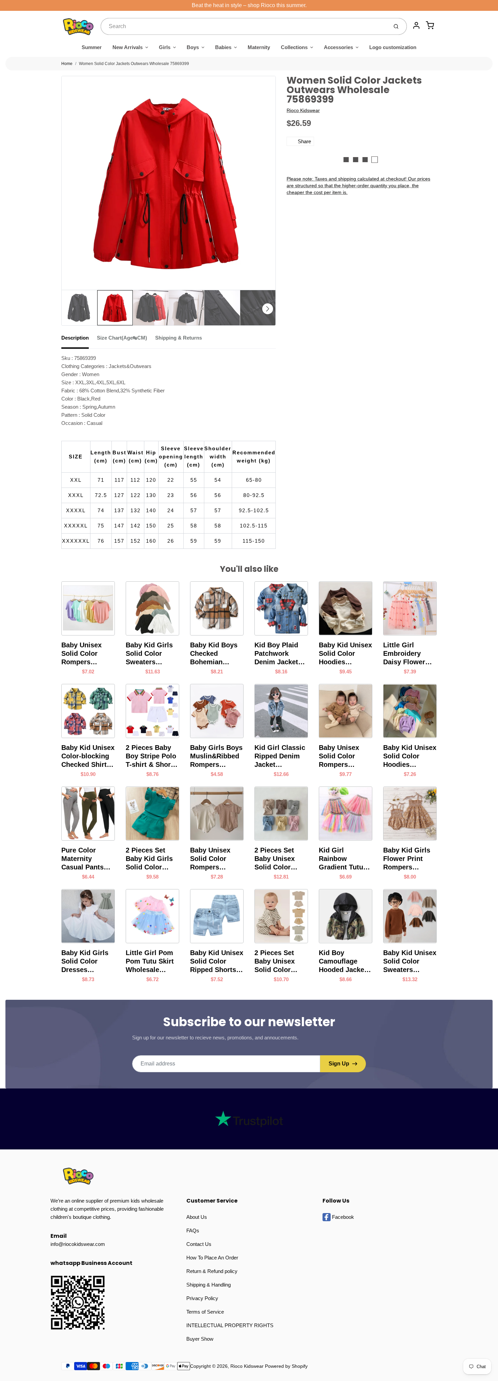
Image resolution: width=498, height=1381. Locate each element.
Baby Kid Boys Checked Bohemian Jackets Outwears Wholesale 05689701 (213, 653)
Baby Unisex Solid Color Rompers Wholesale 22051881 (81, 653)
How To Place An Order (212, 1257)
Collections (294, 47)
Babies (223, 47)
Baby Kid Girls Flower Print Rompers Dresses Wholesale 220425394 (406, 858)
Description (75, 338)
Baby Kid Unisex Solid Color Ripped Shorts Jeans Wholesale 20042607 (216, 961)
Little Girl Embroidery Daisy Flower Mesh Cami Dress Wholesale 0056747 (404, 653)
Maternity (259, 47)
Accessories (338, 47)
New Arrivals (127, 47)
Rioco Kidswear (303, 110)
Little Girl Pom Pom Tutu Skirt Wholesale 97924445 (150, 961)
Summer (92, 47)
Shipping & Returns (178, 338)
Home (66, 63)
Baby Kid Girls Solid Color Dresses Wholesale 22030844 (84, 961)
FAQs (192, 1230)
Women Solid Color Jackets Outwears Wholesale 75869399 (134, 63)
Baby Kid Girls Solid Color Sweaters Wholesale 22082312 (149, 653)
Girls (164, 47)
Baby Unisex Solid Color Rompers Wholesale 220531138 (210, 858)
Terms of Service (205, 1312)
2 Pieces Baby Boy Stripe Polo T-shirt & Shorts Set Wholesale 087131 (151, 756)
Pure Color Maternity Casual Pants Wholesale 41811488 (82, 858)
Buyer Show (199, 1339)
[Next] (267, 308)
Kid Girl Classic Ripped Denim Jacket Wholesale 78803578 (279, 756)
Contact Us (198, 1244)
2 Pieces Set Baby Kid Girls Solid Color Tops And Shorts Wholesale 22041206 (152, 858)
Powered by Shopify (286, 1366)
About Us (196, 1217)
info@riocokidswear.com (77, 1244)
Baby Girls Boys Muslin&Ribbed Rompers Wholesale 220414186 (216, 756)
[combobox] (244, 26)
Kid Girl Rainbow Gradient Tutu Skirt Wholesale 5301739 (344, 858)
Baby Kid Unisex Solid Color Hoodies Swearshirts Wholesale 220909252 (345, 653)
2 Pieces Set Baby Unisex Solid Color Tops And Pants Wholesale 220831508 (279, 858)
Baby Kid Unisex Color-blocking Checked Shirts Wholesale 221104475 (88, 756)
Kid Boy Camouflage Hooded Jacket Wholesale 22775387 (343, 961)
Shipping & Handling (208, 1285)
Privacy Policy (202, 1298)
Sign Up (339, 1063)
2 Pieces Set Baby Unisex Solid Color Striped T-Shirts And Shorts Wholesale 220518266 (279, 961)
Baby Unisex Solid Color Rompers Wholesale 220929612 (339, 756)
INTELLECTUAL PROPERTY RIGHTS (229, 1325)
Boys (193, 47)
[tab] (79, 340)
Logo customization (392, 47)
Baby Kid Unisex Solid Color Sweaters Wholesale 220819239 (409, 961)
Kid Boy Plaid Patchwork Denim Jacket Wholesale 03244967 (276, 653)
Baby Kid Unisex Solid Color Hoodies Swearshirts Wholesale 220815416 (409, 756)
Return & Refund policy (211, 1271)
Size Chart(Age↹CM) (122, 338)
